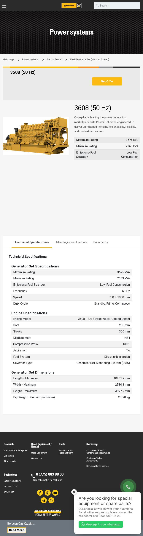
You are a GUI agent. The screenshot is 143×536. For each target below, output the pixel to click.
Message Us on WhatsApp (103, 524)
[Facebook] (40, 493)
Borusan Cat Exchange (97, 466)
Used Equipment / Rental (41, 445)
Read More (16, 530)
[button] (65, 120)
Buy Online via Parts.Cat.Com (66, 451)
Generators (9, 456)
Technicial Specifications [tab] (32, 242)
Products (9, 444)
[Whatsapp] (51, 500)
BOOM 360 (9, 491)
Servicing (91, 444)
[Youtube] (55, 493)
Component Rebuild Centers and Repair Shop (98, 451)
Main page (8, 59)
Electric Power (54, 59)
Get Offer (107, 81)
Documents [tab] (100, 242)
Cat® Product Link (12, 481)
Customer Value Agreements (94, 459)
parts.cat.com (10, 486)
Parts (62, 444)
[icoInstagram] (48, 493)
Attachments (10, 461)
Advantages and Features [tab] (71, 242)
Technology (10, 474)
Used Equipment (39, 453)
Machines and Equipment (16, 450)
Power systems (30, 59)
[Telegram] (44, 500)
